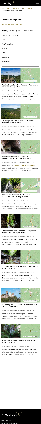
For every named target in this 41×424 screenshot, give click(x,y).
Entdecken (6, 8)
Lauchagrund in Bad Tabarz (24, 166)
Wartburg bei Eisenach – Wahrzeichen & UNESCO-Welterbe (19, 306)
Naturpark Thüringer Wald (12, 24)
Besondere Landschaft (10, 35)
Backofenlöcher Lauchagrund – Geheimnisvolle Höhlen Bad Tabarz (17, 158)
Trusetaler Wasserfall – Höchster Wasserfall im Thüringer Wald (16, 196)
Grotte (4, 48)
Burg (4, 40)
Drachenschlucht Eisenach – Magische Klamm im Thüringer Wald (19, 232)
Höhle (4, 53)
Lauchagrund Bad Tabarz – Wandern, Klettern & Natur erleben (18, 122)
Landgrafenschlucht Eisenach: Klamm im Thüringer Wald (20, 267)
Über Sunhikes (6, 420)
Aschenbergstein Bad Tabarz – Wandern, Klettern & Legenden (20, 86)
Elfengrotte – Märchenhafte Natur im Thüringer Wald (18, 341)
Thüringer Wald (29, 8)
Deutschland (17, 8)
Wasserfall (6, 61)
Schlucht (5, 57)
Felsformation (7, 44)
